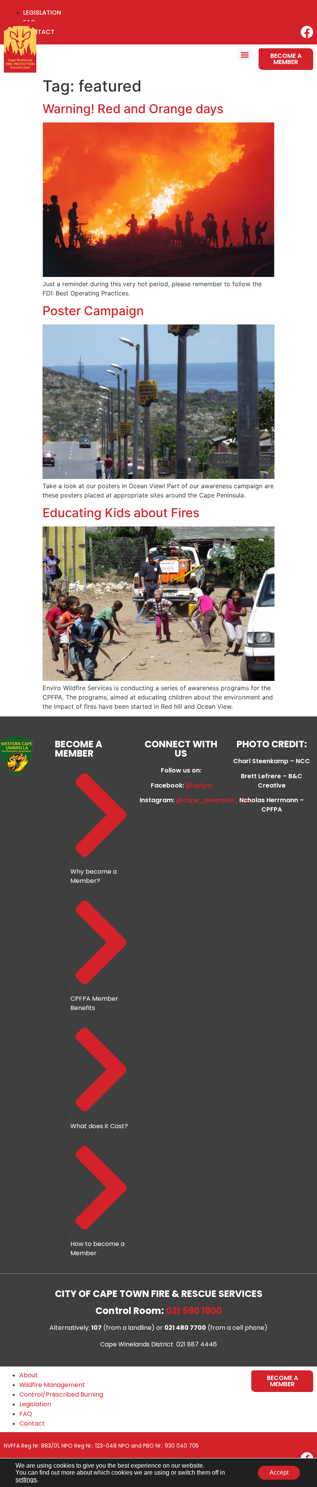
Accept (278, 1472)
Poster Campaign (93, 310)
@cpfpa (198, 785)
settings (26, 1479)
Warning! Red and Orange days (133, 108)
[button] (244, 54)
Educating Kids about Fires (121, 512)
